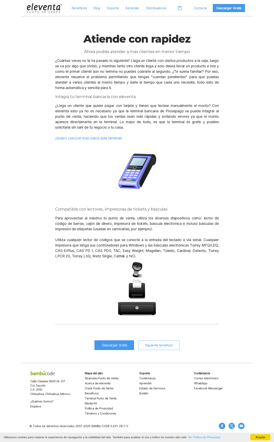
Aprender (132, 8)
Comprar (200, 8)
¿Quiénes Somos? (42, 401)
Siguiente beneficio (159, 345)
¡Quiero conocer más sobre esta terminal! (88, 138)
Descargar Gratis (228, 8)
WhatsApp (200, 383)
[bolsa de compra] (177, 8)
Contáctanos (147, 378)
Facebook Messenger (208, 388)
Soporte (113, 8)
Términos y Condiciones (100, 413)
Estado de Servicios (152, 388)
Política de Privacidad (99, 408)
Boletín (143, 393)
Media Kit (91, 403)
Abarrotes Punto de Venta (101, 378)
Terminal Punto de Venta (101, 398)
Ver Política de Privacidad (204, 437)
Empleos (35, 406)
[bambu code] (42, 372)
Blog (96, 8)
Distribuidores (156, 8)
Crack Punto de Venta (99, 388)
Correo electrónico (206, 378)
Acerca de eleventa (98, 383)
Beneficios (79, 8)
